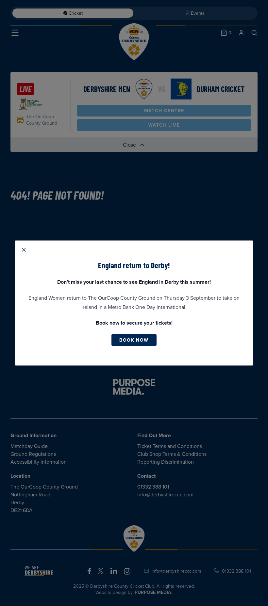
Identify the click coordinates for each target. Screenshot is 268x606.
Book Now (133, 340)
